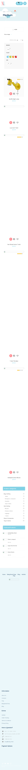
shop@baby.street (9, 741)
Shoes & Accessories (9, 518)
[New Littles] (3, 3)
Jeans (6, 496)
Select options (10, 93)
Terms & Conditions (6, 720)
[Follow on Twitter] (5, 763)
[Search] (20, 3)
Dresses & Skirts (9, 511)
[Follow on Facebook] (2, 763)
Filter (15, 29)
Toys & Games (7, 520)
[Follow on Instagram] (10, 763)
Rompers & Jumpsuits (10, 498)
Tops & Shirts (8, 503)
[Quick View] (14, 93)
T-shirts (6, 516)
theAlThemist (12, 765)
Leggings (7, 513)
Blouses (7, 508)
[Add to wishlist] (17, 93)
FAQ (14, 576)
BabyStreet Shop (11, 574)
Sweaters (7, 501)
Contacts (4, 698)
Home (4, 11)
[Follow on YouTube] (8, 763)
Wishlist (24, 574)
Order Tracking (5, 717)
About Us (4, 695)
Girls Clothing (7, 506)
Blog (19, 574)
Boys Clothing (7, 494)
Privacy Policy (5, 723)
